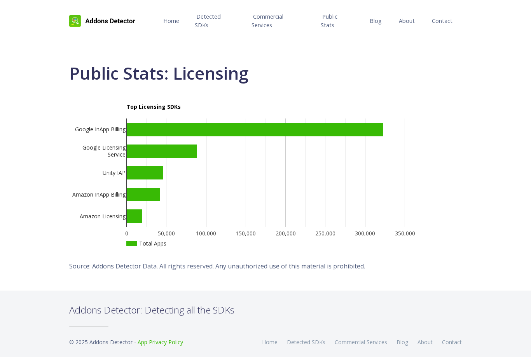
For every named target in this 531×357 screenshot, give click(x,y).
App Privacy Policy (160, 342)
